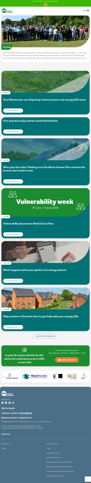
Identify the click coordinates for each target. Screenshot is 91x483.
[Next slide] (86, 376)
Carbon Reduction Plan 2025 (54, 476)
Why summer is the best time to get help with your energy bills (41, 316)
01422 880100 (25, 413)
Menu (84, 10)
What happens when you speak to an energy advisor (35, 270)
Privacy (48, 448)
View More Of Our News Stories (45, 336)
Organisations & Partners (51, 1)
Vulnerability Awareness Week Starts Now (28, 223)
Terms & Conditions (52, 444)
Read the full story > (13, 110)
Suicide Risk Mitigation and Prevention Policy (59, 467)
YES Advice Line (6, 444)
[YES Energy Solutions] (7, 10)
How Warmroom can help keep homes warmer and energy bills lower (44, 99)
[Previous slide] (4, 376)
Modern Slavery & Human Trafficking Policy (59, 462)
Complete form (25, 417)
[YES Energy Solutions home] (45, 393)
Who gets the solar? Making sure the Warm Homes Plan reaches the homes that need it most (44, 168)
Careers (3, 448)
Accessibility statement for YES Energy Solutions (60, 471)
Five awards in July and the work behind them (30, 120)
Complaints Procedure (52, 453)
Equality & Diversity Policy (53, 457)
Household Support (38, 1)
